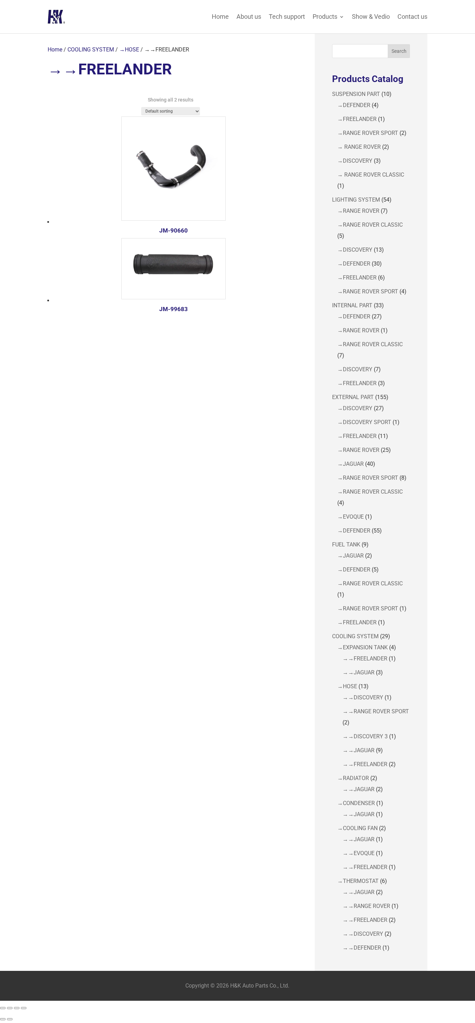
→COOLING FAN (357, 828)
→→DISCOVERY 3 (365, 736)
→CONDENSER (356, 803)
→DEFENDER (353, 105)
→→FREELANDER (365, 658)
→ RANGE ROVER (359, 147)
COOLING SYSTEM (90, 49)
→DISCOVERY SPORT (364, 422)
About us (248, 16)
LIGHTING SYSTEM (356, 199)
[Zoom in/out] (3, 1008)
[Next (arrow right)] (10, 1019)
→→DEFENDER (362, 947)
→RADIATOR (353, 778)
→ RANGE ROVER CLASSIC (370, 174)
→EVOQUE (350, 516)
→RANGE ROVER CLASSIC (370, 224)
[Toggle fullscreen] (10, 1008)
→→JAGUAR (359, 672)
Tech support (287, 16)
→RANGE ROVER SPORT (367, 133)
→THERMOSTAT (358, 881)
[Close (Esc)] (23, 1008)
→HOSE (129, 49)
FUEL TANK (346, 544)
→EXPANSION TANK (362, 647)
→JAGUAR (350, 464)
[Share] (16, 1008)
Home (220, 16)
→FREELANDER (357, 119)
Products (325, 16)
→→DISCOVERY (363, 697)
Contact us (412, 16)
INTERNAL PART (352, 305)
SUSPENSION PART (356, 94)
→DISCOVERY (354, 160)
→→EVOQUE (359, 853)
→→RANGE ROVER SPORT (376, 711)
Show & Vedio (371, 16)
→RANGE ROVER (358, 211)
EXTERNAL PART (353, 397)
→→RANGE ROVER (366, 906)
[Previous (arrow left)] (3, 1019)
